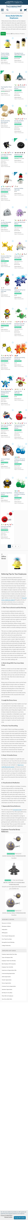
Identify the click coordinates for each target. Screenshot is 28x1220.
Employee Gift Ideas (9, 950)
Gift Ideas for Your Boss (7, 992)
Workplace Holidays (6, 926)
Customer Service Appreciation (9, 986)
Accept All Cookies (20, 1217)
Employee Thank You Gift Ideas (9, 960)
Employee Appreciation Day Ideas (9, 954)
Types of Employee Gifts (7, 957)
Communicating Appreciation (8, 973)
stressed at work (17, 809)
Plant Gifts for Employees (7, 995)
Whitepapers (5, 932)
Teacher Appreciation (6, 979)
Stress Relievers (16, 33)
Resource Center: (8, 919)
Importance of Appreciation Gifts (9, 970)
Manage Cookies (8, 1217)
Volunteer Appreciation (7, 989)
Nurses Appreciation (6, 983)
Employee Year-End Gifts (7, 967)
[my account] (21, 11)
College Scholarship (6, 945)
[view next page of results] (18, 546)
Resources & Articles (6, 923)
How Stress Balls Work (7, 999)
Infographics (4, 929)
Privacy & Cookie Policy (6, 1215)
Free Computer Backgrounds (8, 935)
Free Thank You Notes (7, 939)
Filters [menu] (3, 33)
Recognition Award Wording (8, 942)
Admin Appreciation (6, 976)
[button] (2, 11)
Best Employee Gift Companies (9, 963)
